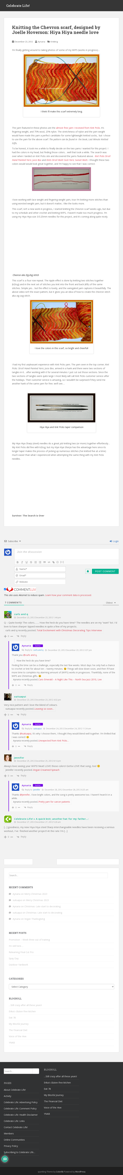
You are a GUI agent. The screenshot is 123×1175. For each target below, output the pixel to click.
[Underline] (26, 562)
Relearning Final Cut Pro (21, 952)
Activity (7, 1096)
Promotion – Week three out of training (29, 939)
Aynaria (41, 41)
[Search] (111, 875)
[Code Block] (49, 562)
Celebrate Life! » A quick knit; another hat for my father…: (51, 818)
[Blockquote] (44, 562)
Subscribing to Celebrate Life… (19, 1152)
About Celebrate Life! (15, 1089)
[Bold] (17, 562)
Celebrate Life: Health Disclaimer (21, 1114)
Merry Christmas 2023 (35, 893)
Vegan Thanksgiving (34, 918)
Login (115, 541)
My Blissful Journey (19, 1023)
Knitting (54, 41)
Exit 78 (12, 1017)
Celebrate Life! (18, 6)
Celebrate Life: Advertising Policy (20, 1102)
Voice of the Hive (17, 1036)
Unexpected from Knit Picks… (53, 740)
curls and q (21, 614)
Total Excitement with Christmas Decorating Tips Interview (69, 630)
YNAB (12, 1042)
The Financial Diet (18, 1030)
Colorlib (59, 1171)
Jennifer (19, 757)
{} (58, 562)
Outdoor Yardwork (18, 964)
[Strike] (31, 562)
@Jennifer (25, 794)
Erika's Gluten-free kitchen (22, 1011)
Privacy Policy (11, 1145)
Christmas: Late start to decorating (42, 906)
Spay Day (14, 958)
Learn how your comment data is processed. (68, 595)
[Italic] (22, 562)
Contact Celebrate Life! (16, 1127)
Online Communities (14, 1139)
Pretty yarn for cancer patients (54, 801)
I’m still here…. (16, 945)
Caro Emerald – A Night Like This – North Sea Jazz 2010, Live (70, 679)
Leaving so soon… (44, 708)
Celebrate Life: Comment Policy (20, 1108)
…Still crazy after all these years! (25, 1005)
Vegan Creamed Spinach (46, 769)
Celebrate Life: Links (14, 1121)
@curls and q (30, 654)
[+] (62, 562)
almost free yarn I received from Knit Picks (78, 127)
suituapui (20, 696)
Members (9, 1133)
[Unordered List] (40, 562)
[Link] (53, 562)
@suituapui (25, 733)
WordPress (80, 1171)
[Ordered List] (35, 562)
